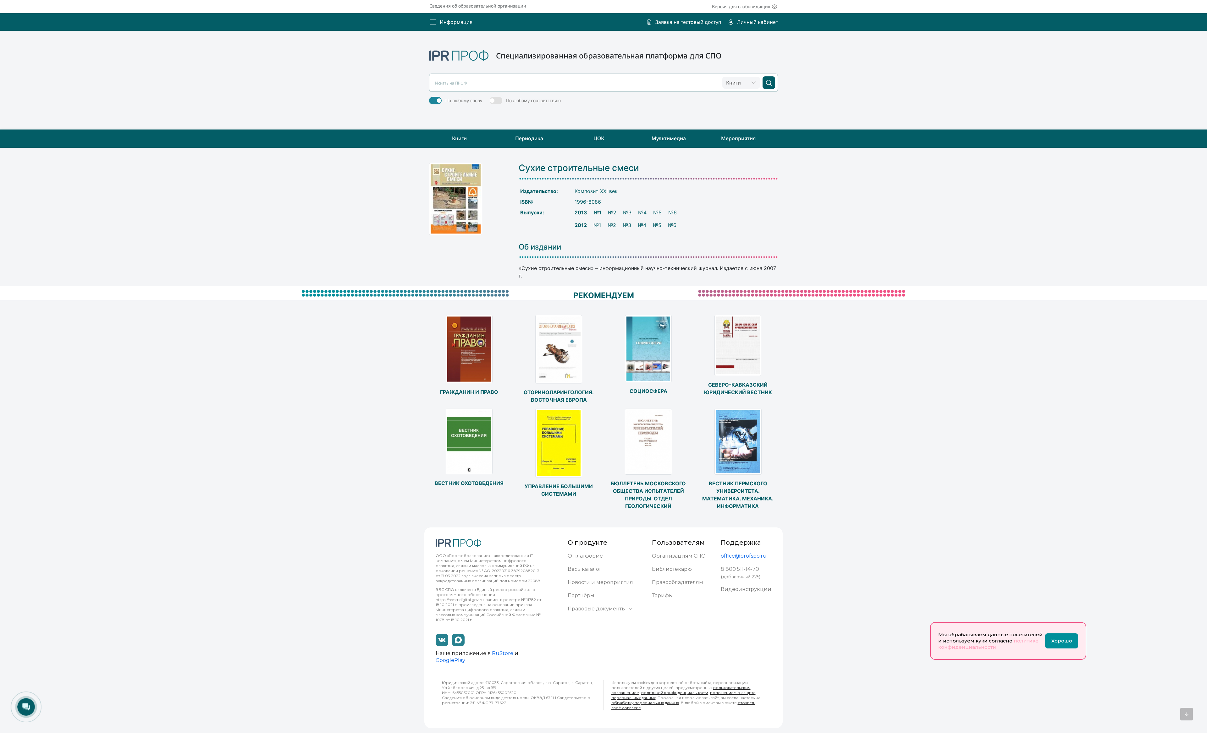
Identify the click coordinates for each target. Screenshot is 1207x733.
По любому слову (463, 100)
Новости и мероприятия (600, 582)
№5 (657, 212)
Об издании (540, 247)
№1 (597, 212)
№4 (642, 212)
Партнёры (581, 595)
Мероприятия (738, 138)
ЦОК (598, 138)
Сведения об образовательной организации (477, 6)
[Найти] (769, 82)
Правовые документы (597, 609)
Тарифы (662, 595)
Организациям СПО (679, 556)
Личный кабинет (757, 22)
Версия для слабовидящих (741, 6)
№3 (627, 212)
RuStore (502, 653)
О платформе (585, 556)
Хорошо (1061, 641)
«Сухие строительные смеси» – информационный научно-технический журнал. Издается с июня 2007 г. (647, 272)
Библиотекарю (672, 569)
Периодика (529, 138)
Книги (459, 138)
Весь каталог (585, 569)
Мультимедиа (669, 138)
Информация (456, 22)
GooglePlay (450, 660)
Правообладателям (677, 582)
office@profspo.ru (744, 556)
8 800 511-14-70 (740, 569)
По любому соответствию (533, 100)
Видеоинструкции (746, 589)
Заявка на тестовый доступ (688, 22)
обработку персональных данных (645, 702)
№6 (672, 212)
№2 (612, 212)
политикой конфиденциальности (674, 692)
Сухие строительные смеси (579, 168)
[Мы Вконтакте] (442, 640)
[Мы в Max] (458, 640)
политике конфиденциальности (988, 644)
